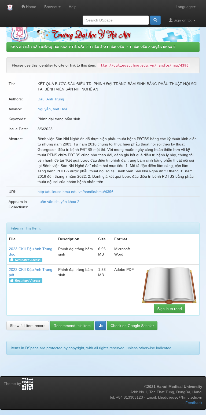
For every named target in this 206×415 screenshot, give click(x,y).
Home (30, 7)
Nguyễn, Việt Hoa (52, 109)
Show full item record (28, 325)
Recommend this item (72, 325)
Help (72, 7)
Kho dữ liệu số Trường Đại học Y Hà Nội (47, 47)
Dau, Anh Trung (51, 99)
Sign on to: (182, 20)
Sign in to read (169, 309)
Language (184, 7)
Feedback (193, 403)
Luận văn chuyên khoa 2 (152, 47)
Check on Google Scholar (132, 325)
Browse (51, 7)
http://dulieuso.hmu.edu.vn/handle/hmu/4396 (75, 192)
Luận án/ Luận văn (107, 47)
